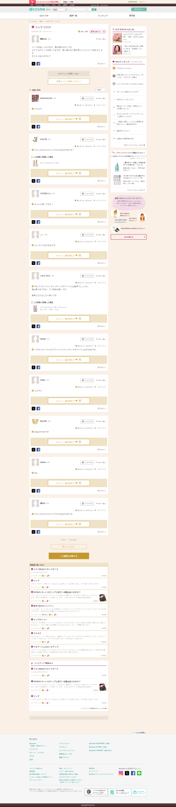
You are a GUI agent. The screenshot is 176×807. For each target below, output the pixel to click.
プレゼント (63, 747)
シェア (38, 65)
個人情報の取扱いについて (38, 774)
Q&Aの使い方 (128, 237)
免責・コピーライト (65, 768)
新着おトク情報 (68, 2)
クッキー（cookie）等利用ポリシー (40, 777)
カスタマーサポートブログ (67, 777)
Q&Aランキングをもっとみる (133, 145)
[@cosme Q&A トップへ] (39, 10)
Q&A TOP (44, 16)
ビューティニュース (66, 750)
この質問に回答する (68, 556)
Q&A (59, 5)
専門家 (132, 16)
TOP (32, 5)
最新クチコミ (64, 757)
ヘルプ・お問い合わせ (66, 771)
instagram (121, 773)
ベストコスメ (104, 5)
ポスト (33, 65)
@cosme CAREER (101, 750)
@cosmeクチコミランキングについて (101, 774)
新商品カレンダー (66, 754)
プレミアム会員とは (35, 768)
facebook (133, 773)
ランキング (38, 5)
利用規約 (32, 771)
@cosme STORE (98, 747)
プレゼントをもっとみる (135, 190)
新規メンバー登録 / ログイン (69, 81)
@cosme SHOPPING (100, 743)
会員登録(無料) (132, 2)
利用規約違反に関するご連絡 (68, 774)
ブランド (46, 5)
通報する (103, 64)
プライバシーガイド (35, 780)
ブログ (54, 5)
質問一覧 (73, 16)
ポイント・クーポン (36, 753)
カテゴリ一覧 (95, 5)
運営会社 (92, 768)
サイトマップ (93, 771)
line (139, 773)
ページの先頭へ (140, 732)
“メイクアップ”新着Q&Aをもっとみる (92, 708)
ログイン (142, 2)
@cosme (38, 744)
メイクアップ (36, 31)
